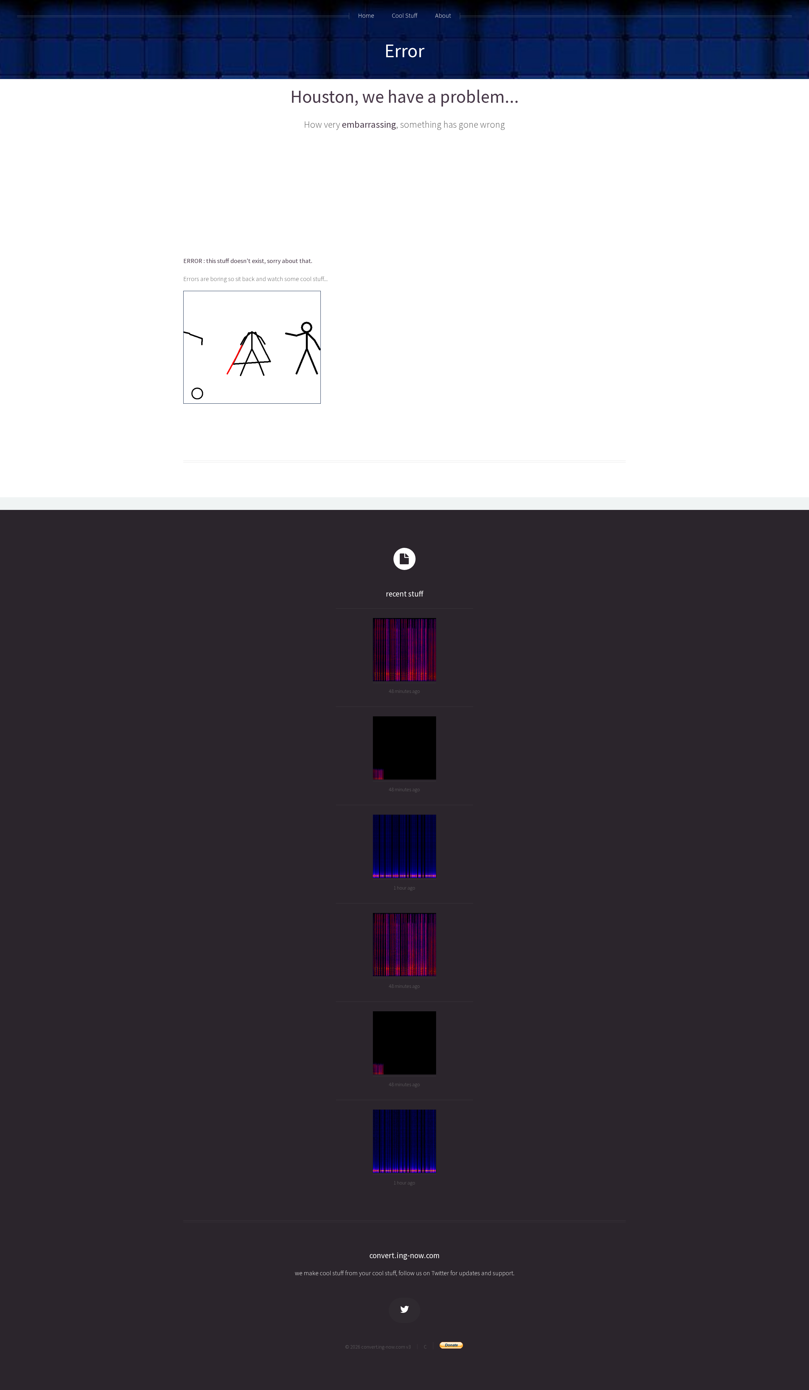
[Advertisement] (404, 194)
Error (404, 50)
